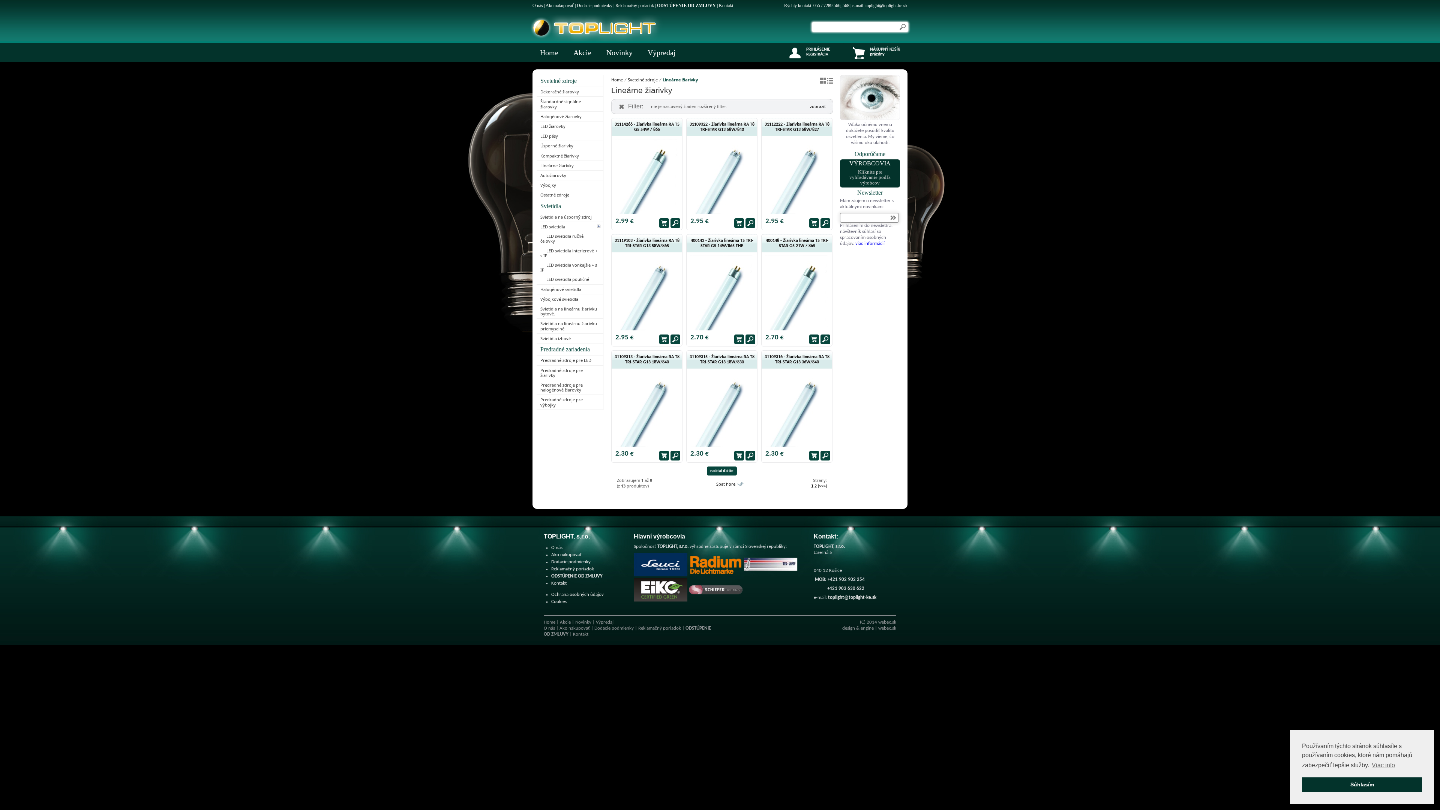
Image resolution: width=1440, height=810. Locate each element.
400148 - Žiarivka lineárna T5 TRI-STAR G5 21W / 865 (797, 243)
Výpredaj (662, 52)
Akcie (582, 52)
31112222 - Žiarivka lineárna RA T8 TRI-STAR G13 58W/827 (797, 127)
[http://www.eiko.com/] (660, 600)
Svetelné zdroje (558, 81)
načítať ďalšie (722, 471)
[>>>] (822, 486)
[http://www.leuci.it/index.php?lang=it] (660, 575)
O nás (537, 5)
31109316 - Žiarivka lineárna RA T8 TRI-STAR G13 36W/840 (797, 359)
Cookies (559, 601)
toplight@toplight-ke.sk (887, 5)
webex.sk (887, 622)
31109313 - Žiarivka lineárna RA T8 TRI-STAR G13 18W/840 (647, 359)
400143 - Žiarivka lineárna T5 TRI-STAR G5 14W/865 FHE (722, 243)
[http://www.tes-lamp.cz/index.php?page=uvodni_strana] (771, 575)
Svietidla (550, 206)
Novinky (619, 52)
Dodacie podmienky (594, 5)
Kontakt (726, 5)
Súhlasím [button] (1362, 785)
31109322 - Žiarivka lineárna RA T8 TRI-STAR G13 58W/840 (722, 127)
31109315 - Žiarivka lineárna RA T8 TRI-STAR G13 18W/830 (722, 359)
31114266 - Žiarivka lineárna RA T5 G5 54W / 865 (647, 127)
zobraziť (818, 106)
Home (549, 52)
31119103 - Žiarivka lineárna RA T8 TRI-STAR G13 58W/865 (647, 243)
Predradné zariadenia (565, 349)
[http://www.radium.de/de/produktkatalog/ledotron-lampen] (715, 575)
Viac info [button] (1383, 765)
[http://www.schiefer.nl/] (715, 600)
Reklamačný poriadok (634, 5)
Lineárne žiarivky (680, 79)
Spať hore (725, 484)
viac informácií (870, 243)
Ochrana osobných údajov (577, 594)
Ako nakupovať (560, 5)
